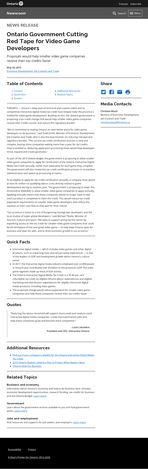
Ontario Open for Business (27, 366)
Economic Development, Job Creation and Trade (33, 71)
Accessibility (14, 449)
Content (18, 90)
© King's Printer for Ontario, (29, 457)
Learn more (40, 396)
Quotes (18, 98)
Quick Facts (20, 94)
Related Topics (65, 94)
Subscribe (135, 4)
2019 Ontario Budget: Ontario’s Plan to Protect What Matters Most (49, 362)
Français (123, 4)
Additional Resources (68, 90)
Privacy (32, 449)
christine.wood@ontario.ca (115, 122)
